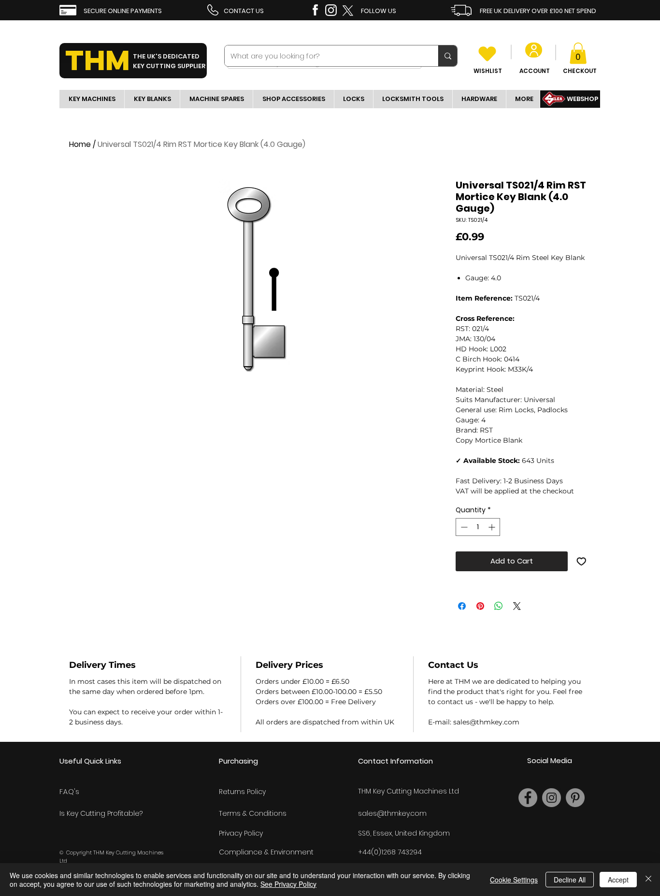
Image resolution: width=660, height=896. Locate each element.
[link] (578, 53)
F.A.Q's (69, 791)
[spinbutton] (478, 527)
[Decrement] (463, 527)
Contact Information (395, 761)
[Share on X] (517, 606)
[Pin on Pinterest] (480, 606)
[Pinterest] (575, 797)
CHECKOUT (580, 71)
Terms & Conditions (253, 813)
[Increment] (493, 527)
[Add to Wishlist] (581, 561)
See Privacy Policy (288, 884)
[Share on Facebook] (462, 606)
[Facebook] (527, 797)
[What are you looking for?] (447, 55)
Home (80, 144)
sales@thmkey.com (392, 813)
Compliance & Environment (266, 852)
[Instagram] (551, 797)
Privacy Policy (241, 833)
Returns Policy (242, 791)
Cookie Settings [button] (514, 879)
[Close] (648, 879)
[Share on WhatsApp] (498, 606)
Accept (618, 879)
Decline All (570, 879)
